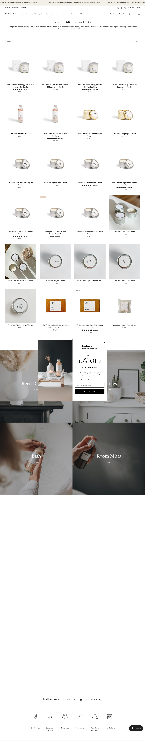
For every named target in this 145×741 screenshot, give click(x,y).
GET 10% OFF (89, 391)
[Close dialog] (104, 342)
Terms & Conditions (98, 396)
